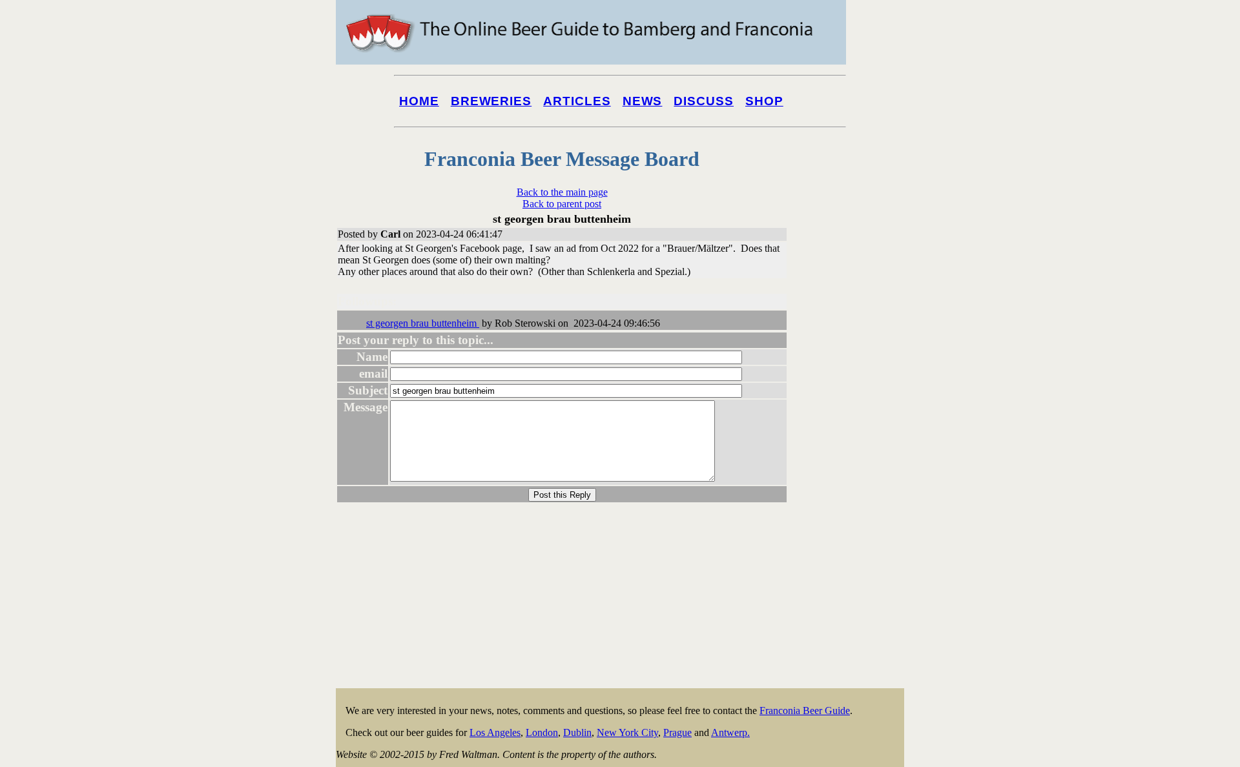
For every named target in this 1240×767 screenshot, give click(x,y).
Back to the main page (562, 192)
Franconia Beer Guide (805, 710)
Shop (764, 101)
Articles (577, 101)
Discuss (704, 101)
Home (419, 101)
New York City (627, 732)
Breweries (491, 101)
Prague (677, 732)
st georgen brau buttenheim (422, 323)
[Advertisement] (852, 492)
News (643, 101)
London (542, 732)
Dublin (577, 732)
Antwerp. (730, 732)
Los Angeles (495, 732)
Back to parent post (561, 203)
